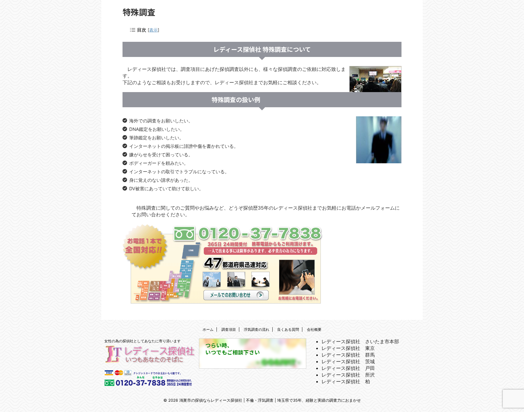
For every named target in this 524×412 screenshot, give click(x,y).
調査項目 (228, 329)
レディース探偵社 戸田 (348, 368)
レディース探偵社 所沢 (348, 375)
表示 (153, 29)
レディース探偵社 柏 (345, 381)
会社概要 (314, 329)
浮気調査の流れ (256, 329)
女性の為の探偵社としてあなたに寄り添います (142, 341)
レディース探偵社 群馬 (348, 355)
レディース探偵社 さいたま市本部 (360, 341)
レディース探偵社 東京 (348, 348)
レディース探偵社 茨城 (348, 361)
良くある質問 (288, 329)
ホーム (208, 329)
